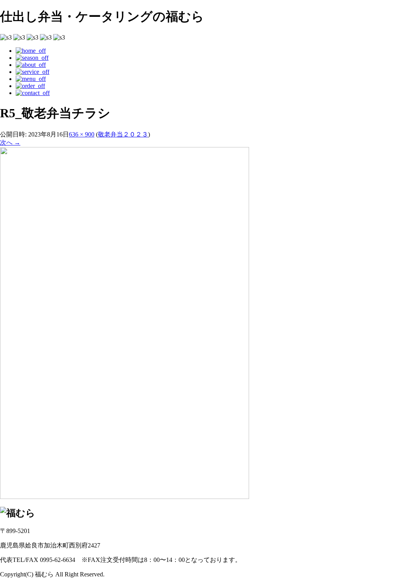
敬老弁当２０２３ (123, 134)
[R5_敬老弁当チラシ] (124, 496)
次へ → (10, 142)
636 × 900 (81, 134)
